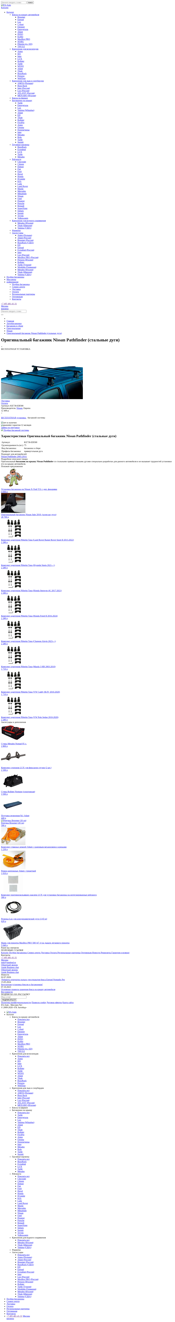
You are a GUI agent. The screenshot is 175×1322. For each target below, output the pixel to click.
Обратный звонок (9, 965)
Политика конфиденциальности (16, 1002)
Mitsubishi (22, 193)
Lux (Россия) (23, 90)
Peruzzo (21, 76)
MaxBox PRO (24, 39)
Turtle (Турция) (24, 265)
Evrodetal (22, 149)
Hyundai (21, 179)
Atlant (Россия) (24, 238)
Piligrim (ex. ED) (25, 44)
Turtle (20, 64)
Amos (20, 51)
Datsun (21, 167)
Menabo (21, 135)
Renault (21, 206)
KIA (19, 181)
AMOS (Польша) (25, 83)
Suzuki (21, 142)
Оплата (15, 292)
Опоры (21, 127)
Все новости (7, 992)
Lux (19, 22)
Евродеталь (23, 29)
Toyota (21, 216)
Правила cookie (39, 1002)
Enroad (21, 19)
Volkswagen (23, 218)
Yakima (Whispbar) (26, 110)
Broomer (21, 17)
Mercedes (22, 191)
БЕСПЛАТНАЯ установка (14, 418)
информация (12, 282)
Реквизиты (106, 952)
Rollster (21, 61)
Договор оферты (54, 1002)
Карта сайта (68, 1002)
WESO (21, 66)
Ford (20, 171)
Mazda (20, 189)
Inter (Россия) (24, 88)
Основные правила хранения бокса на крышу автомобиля (28, 989)
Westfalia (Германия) (27, 267)
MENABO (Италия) (27, 95)
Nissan (20, 196)
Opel (20, 198)
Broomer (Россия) (25, 240)
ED (19, 115)
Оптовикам (17, 296)
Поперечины (24, 130)
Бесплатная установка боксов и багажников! (22, 984)
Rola (20, 137)
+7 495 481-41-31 (9, 304)
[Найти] (2, 314)
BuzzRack (22, 73)
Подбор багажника (15, 277)
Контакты (16, 299)
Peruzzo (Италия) (25, 260)
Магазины (11, 279)
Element (21, 27)
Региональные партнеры (23, 294)
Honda (20, 176)
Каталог (5, 952)
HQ (19, 54)
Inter (19, 56)
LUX (20, 59)
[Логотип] (6, 5)
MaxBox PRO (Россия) (28, 257)
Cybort (21, 24)
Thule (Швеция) (25, 225)
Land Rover (23, 186)
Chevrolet (22, 162)
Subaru (21, 211)
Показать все (24, 1019)
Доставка (16, 289)
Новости (96, 952)
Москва (4, 306)
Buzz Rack (22, 86)
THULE (21, 46)
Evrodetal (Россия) (26, 250)
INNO (20, 34)
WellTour (22, 78)
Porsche (21, 203)
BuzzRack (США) (26, 243)
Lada (20, 184)
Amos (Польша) (25, 235)
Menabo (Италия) (25, 223)
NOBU (21, 41)
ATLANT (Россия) (26, 93)
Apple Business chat (10, 967)
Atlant (20, 32)
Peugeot (21, 201)
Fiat (19, 169)
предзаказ (10, 427)
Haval (20, 174)
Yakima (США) (24, 228)
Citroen (21, 164)
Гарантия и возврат (120, 952)
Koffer (20, 37)
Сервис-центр (18, 287)
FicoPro (21, 122)
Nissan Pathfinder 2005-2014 (13, 456)
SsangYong (22, 208)
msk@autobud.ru (8, 962)
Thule (20, 71)
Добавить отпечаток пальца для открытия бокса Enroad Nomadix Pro (33, 979)
